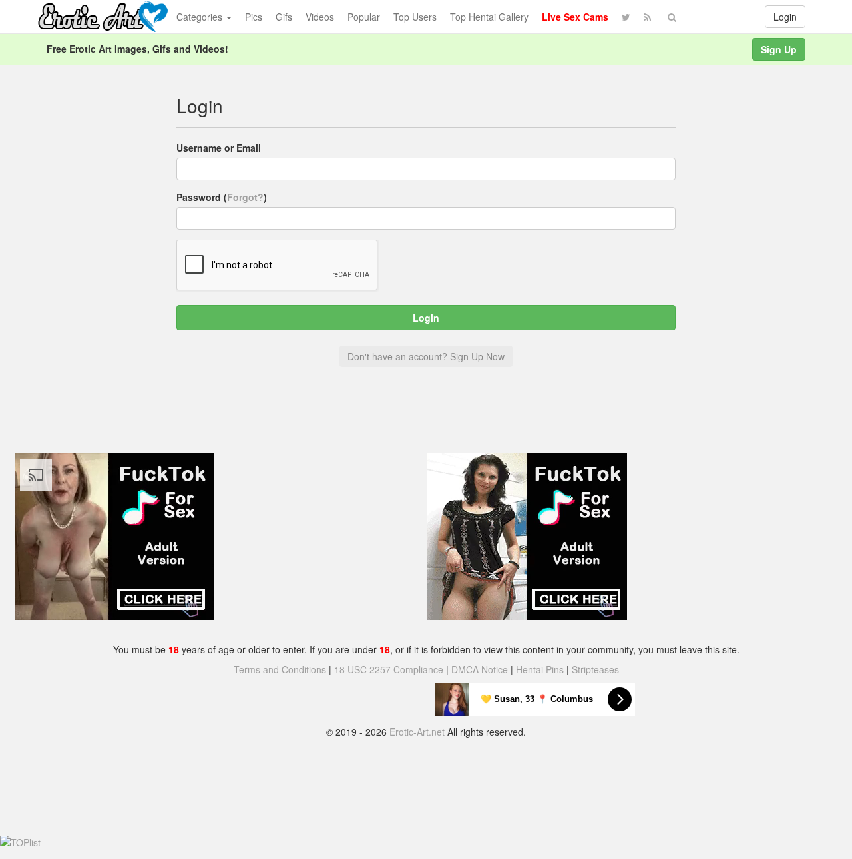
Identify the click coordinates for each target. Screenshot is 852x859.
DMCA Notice (479, 669)
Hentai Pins (540, 669)
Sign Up (779, 49)
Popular (363, 16)
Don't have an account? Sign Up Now (426, 356)
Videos (320, 16)
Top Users (415, 16)
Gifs (284, 16)
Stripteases (595, 669)
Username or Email (218, 147)
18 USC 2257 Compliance (388, 669)
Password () (221, 197)
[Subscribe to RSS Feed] (647, 16)
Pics (253, 16)
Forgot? (245, 197)
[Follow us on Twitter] (626, 16)
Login (785, 16)
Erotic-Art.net (417, 731)
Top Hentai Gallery (489, 16)
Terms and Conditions (280, 669)
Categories (200, 16)
